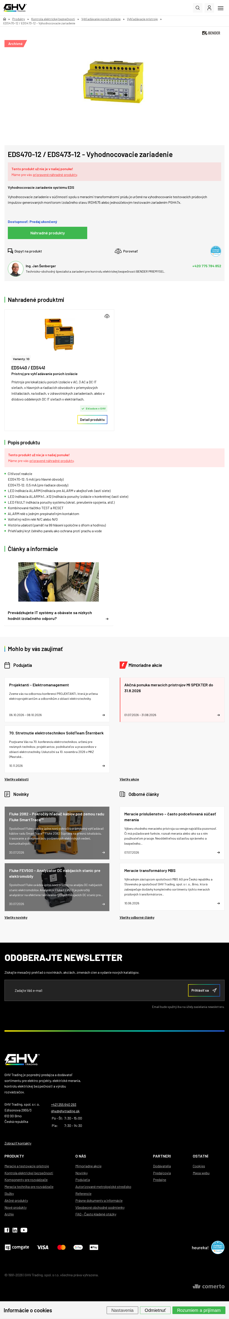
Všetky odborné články (137, 917)
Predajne (159, 1179)
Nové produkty (15, 1207)
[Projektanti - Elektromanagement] (57, 700)
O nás (80, 1156)
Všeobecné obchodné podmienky (100, 1207)
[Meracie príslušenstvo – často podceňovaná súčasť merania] (172, 833)
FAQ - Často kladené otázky (95, 1214)
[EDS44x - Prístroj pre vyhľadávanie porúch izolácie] (59, 334)
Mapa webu (201, 1173)
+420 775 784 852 (206, 266)
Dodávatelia (162, 1166)
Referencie (83, 1193)
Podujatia (22, 665)
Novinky (21, 794)
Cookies (199, 1166)
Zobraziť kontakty (17, 1143)
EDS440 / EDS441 (28, 367)
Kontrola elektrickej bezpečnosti (28, 1173)
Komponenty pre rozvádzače (26, 1179)
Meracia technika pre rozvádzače (28, 1186)
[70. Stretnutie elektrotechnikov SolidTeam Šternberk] (57, 749)
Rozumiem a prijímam (199, 1310)
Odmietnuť (155, 1310)
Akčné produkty (16, 1200)
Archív (9, 1214)
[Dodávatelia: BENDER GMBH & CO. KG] (211, 33)
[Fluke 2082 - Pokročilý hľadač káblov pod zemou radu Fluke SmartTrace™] (57, 833)
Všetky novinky (15, 917)
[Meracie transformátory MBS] (172, 886)
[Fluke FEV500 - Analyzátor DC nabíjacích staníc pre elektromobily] (57, 887)
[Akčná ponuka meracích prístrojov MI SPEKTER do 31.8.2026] (172, 700)
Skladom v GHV (96, 408)
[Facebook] (6, 1231)
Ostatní (200, 1156)
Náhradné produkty (47, 232)
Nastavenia (122, 1310)
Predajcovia (162, 1173)
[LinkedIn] (15, 1231)
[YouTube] (24, 1231)
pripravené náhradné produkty (55, 174)
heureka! (200, 1247)
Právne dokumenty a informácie (99, 1200)
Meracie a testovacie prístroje (26, 1166)
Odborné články (144, 794)
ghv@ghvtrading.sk (65, 1111)
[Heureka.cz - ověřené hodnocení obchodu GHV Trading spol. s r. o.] (215, 251)
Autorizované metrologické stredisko (103, 1186)
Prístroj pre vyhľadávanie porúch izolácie (44, 373)
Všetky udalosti (16, 779)
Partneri (162, 1156)
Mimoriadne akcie (145, 665)
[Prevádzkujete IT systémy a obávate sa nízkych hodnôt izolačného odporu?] (58, 592)
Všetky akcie (129, 779)
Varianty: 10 (21, 359)
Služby (9, 1193)
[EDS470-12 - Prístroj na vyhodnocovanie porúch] (112, 81)
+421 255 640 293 (63, 1104)
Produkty (14, 1156)
